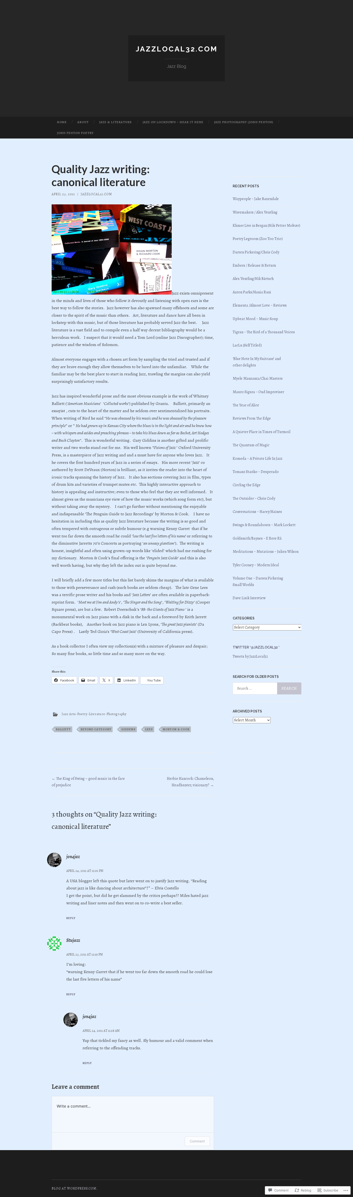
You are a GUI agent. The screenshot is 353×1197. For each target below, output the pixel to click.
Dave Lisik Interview (249, 598)
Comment (197, 1141)
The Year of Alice (246, 405)
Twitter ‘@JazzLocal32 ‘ (256, 647)
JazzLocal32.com (177, 49)
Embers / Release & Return (255, 265)
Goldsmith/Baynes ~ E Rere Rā (257, 538)
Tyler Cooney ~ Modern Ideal (256, 565)
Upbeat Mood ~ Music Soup (255, 318)
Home (62, 122)
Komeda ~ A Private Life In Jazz (257, 458)
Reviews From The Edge (252, 418)
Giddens (128, 729)
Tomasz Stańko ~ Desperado (256, 471)
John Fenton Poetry (75, 133)
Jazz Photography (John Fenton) (243, 122)
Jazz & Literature (115, 122)
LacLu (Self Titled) (247, 345)
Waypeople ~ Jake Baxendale (256, 199)
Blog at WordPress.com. (74, 1188)
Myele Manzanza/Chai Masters (258, 378)
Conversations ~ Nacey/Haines (257, 511)
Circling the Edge (247, 485)
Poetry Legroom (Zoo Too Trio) (258, 238)
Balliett (63, 729)
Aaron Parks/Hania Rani (252, 292)
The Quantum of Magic (251, 445)
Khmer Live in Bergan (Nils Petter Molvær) (266, 225)
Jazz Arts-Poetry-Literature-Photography (94, 714)
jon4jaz (73, 856)
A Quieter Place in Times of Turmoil (261, 432)
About (83, 122)
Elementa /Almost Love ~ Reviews (260, 305)
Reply (70, 918)
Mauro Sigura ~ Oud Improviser (258, 392)
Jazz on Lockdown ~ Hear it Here (173, 122)
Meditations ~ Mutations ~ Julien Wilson (265, 551)
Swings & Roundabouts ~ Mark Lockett (264, 525)
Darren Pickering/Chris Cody (256, 252)
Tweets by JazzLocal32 (250, 656)
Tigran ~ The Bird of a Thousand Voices (264, 332)
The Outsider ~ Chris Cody (254, 498)
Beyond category (96, 729)
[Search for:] (267, 688)
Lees (149, 729)
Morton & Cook (176, 729)
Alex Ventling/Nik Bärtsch (253, 278)
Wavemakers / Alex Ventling (255, 212)
